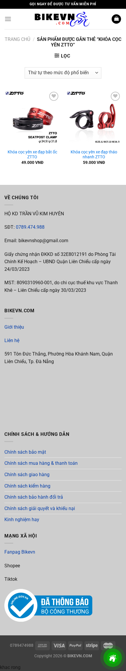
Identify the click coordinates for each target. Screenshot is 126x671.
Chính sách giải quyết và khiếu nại (39, 508)
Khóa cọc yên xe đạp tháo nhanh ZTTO (94, 154)
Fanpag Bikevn (19, 552)
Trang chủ (17, 39)
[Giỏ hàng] (116, 19)
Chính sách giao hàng (27, 474)
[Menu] (7, 19)
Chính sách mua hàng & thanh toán (41, 463)
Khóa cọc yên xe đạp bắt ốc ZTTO (32, 154)
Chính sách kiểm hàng (27, 486)
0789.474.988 (30, 227)
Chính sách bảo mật (25, 452)
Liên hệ (11, 340)
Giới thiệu (14, 327)
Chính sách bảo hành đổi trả (33, 497)
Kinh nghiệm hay (21, 519)
